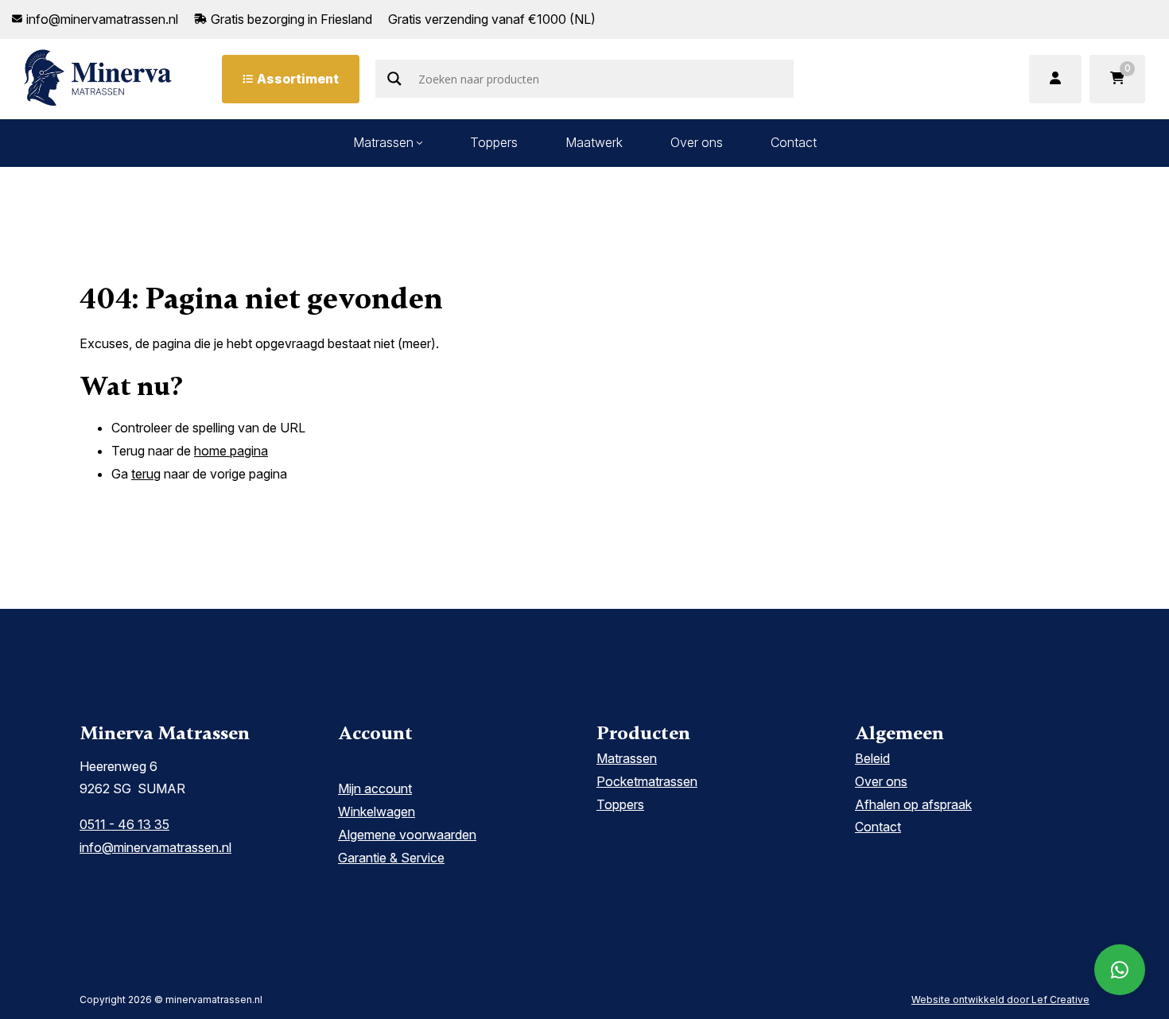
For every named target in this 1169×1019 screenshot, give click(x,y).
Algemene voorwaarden (407, 835)
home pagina (231, 451)
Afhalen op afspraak (913, 804)
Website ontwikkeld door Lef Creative (1000, 999)
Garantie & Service (391, 858)
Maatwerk (594, 142)
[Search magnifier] (394, 79)
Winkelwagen (376, 811)
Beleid (872, 758)
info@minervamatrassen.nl (155, 847)
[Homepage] (98, 78)
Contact (794, 142)
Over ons (696, 142)
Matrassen (383, 142)
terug (146, 474)
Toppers (494, 142)
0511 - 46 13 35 (124, 824)
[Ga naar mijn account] (1055, 79)
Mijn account (375, 788)
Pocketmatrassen (646, 781)
